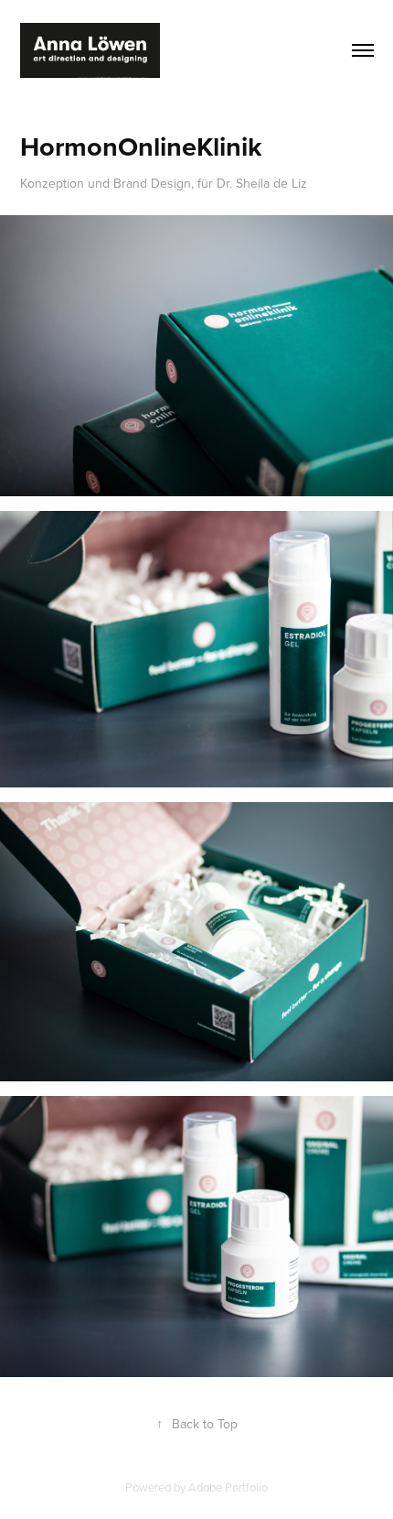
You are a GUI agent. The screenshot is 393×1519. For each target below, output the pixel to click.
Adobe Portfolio (228, 1487)
